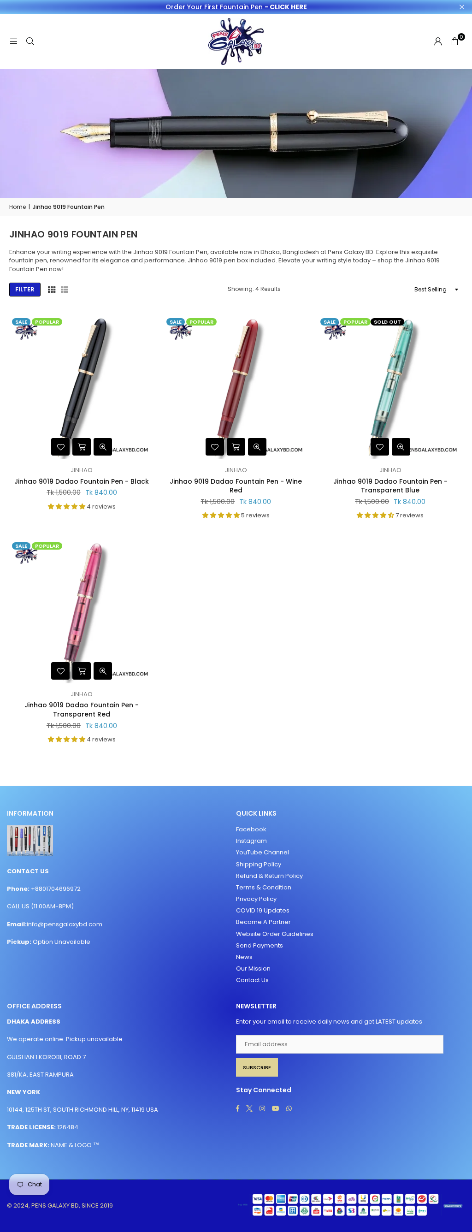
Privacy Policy (256, 898)
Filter (25, 289)
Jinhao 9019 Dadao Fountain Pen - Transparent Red (81, 709)
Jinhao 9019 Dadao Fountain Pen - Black (81, 481)
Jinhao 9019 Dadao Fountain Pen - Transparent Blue (390, 486)
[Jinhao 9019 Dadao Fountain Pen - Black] (82, 387)
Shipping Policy (258, 864)
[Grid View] (51, 289)
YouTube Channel (262, 852)
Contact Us (252, 980)
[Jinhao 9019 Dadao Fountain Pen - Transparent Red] (82, 611)
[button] (454, 41)
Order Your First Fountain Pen (236, 7)
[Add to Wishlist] (60, 447)
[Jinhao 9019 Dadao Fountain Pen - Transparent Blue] (390, 387)
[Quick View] (103, 447)
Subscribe (257, 1067)
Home (17, 207)
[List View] (64, 289)
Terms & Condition (263, 887)
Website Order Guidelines (274, 934)
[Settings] (438, 41)
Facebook (251, 829)
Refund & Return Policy (269, 875)
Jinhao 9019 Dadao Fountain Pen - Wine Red (236, 486)
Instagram (251, 840)
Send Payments (259, 945)
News (244, 957)
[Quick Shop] (81, 447)
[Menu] (13, 41)
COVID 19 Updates (262, 910)
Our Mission (253, 968)
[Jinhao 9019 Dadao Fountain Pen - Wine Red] (236, 387)
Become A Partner (263, 922)
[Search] (30, 41)
